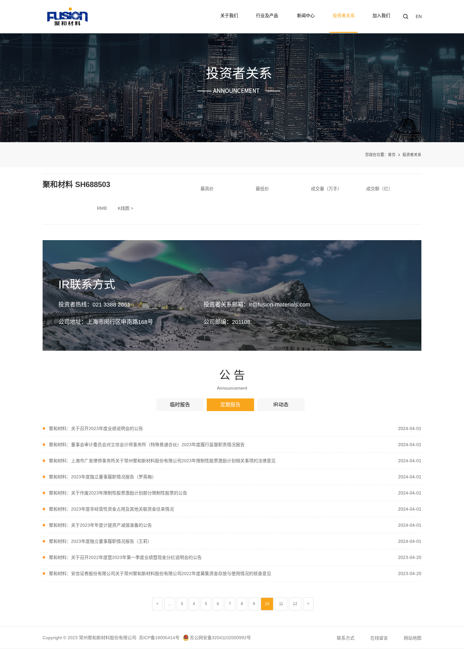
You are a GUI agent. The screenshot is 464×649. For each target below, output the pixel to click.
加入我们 (381, 15)
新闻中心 (306, 15)
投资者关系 (344, 15)
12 (295, 604)
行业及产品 (267, 15)
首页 (392, 155)
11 (281, 604)
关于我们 (229, 15)
